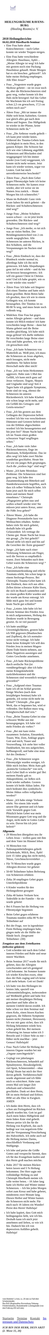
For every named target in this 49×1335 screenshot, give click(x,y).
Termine (22, 1318)
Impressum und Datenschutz (24, 1320)
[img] (13, 8)
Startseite (8, 1318)
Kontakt (35, 1318)
